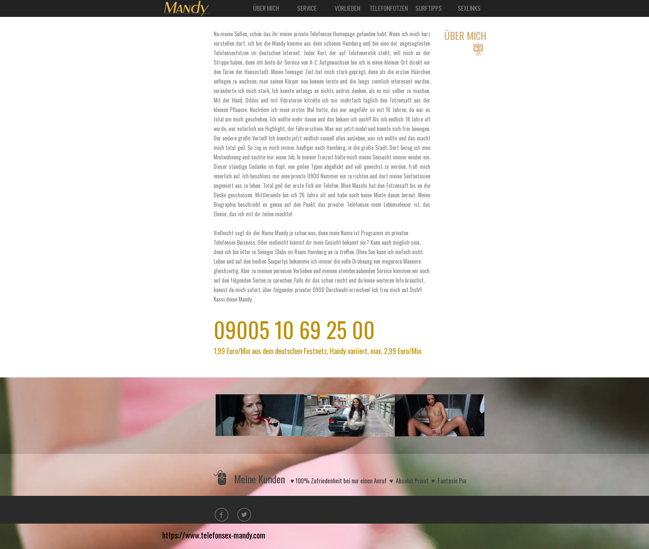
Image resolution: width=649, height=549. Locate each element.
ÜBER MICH (266, 8)
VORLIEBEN (347, 8)
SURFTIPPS (428, 8)
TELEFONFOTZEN (388, 8)
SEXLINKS (469, 8)
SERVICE (307, 8)
